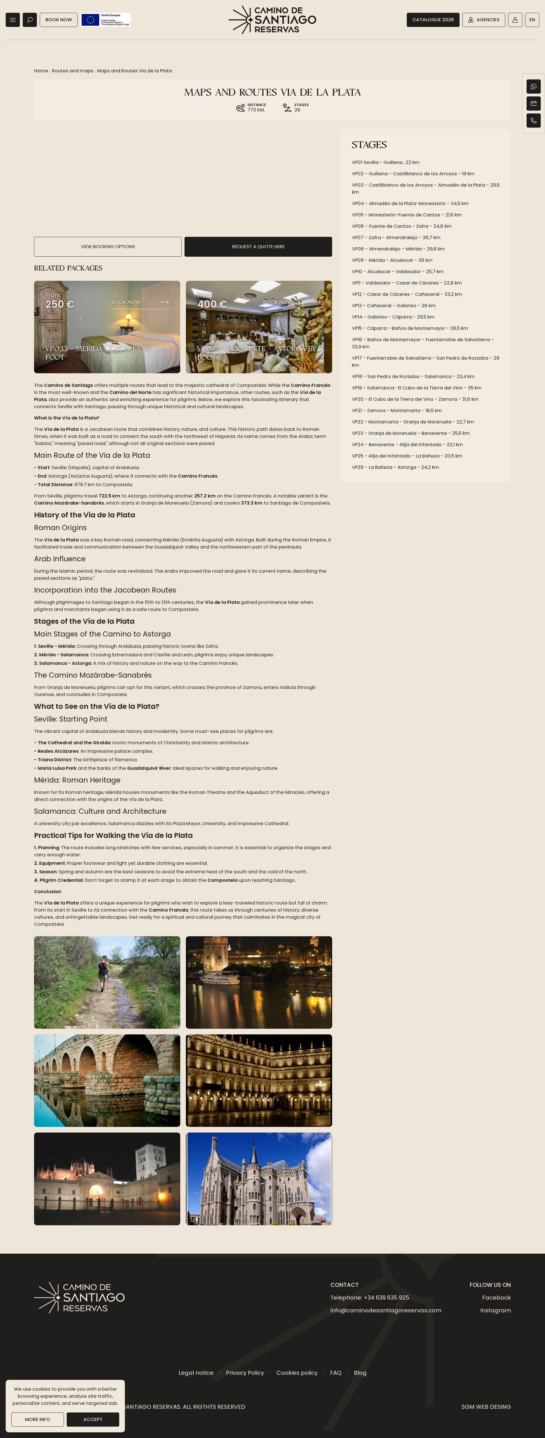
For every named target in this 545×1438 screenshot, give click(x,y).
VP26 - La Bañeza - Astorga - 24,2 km (395, 467)
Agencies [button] (488, 19)
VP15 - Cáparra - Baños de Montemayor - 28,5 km (410, 328)
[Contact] (534, 103)
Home (41, 71)
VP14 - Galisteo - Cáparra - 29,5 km (393, 317)
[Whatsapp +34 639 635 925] (534, 86)
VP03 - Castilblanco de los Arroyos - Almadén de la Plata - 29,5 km (426, 188)
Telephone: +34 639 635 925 (369, 1297)
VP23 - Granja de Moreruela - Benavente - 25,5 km (411, 433)
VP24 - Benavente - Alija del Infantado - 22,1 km (407, 444)
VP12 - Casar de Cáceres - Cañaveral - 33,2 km (407, 294)
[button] (13, 20)
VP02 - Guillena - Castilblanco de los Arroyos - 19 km (413, 173)
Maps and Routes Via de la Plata (134, 71)
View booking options (108, 246)
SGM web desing (486, 1407)
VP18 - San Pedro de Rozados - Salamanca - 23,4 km (413, 376)
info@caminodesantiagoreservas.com (385, 1310)
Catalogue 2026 (433, 19)
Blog (360, 1373)
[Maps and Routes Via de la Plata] (107, 982)
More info (37, 1419)
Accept (92, 1419)
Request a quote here (258, 246)
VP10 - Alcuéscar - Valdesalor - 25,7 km (398, 271)
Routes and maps (72, 71)
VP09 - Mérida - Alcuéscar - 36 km (392, 260)
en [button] (532, 19)
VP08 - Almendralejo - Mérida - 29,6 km (398, 249)
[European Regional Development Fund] (105, 20)
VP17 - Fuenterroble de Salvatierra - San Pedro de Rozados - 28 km (426, 361)
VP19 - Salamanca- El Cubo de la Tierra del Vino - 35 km (417, 388)
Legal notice (196, 1373)
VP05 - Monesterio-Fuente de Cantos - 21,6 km (407, 215)
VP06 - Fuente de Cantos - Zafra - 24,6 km (402, 226)
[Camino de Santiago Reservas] (272, 20)
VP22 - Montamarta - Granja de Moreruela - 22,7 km (413, 422)
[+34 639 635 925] (534, 120)
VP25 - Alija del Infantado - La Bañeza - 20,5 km (407, 456)
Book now (58, 19)
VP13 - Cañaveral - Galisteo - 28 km (394, 305)
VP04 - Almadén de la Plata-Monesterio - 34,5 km (410, 203)
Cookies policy (297, 1373)
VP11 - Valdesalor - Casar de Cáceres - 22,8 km (407, 283)
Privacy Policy (245, 1373)
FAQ (335, 1373)
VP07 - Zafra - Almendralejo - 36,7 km (396, 237)
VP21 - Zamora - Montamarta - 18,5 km (397, 410)
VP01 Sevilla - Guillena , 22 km (386, 162)
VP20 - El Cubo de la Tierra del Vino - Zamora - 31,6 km (415, 399)
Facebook (496, 1297)
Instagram (495, 1310)
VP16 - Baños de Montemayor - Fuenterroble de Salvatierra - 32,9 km (423, 343)
